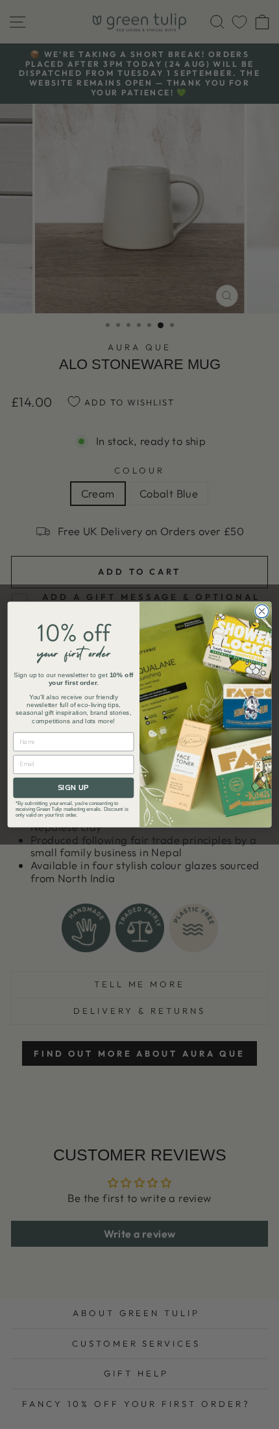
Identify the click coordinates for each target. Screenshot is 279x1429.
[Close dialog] (261, 611)
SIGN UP (73, 787)
